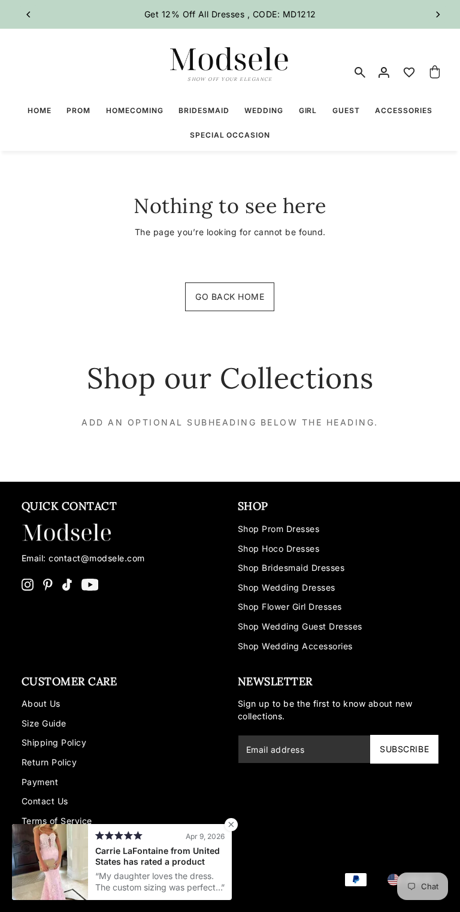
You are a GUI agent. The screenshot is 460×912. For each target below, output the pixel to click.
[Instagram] (28, 583)
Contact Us (45, 801)
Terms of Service (57, 821)
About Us (41, 703)
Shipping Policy (54, 742)
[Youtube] (90, 583)
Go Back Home (229, 296)
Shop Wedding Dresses (286, 587)
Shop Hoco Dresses (279, 548)
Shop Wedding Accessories (295, 646)
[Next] (437, 14)
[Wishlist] (409, 72)
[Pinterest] (48, 583)
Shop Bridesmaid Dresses (291, 568)
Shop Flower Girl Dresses (290, 606)
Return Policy (49, 762)
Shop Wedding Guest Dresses (300, 626)
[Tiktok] (67, 583)
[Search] (360, 72)
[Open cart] (434, 72)
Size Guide (44, 723)
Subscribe (404, 749)
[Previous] (29, 14)
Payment (40, 782)
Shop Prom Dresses (279, 529)
